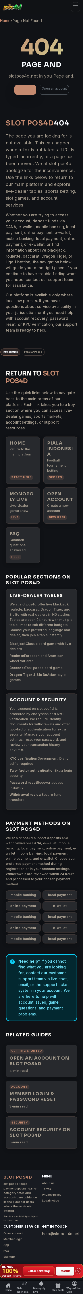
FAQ (6, 1250)
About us (48, 1183)
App (6, 1245)
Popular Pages (33, 351)
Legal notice (50, 1200)
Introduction (10, 351)
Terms (46, 1189)
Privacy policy (51, 1194)
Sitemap (9, 1256)
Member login (13, 1239)
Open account (13, 1233)
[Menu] (75, 7)
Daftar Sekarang (38, 1271)
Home (5, 20)
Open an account (54, 88)
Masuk (65, 1271)
